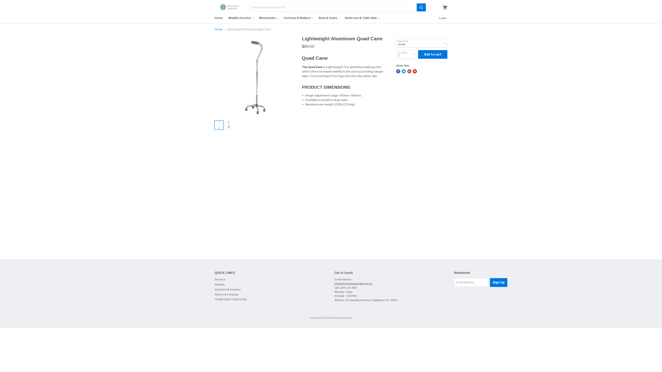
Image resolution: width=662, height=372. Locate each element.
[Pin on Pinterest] (415, 71)
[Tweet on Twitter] (404, 71)
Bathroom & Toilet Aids (361, 18)
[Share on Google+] (409, 71)
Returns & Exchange (227, 294)
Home (219, 18)
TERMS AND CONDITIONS (231, 299)
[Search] (421, 7)
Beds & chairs (328, 18)
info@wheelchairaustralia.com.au (353, 283)
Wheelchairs (268, 18)
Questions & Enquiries (228, 289)
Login (443, 18)
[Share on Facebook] (398, 71)
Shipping (220, 284)
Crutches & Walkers (298, 18)
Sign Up (499, 282)
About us (220, 279)
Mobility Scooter (240, 18)
